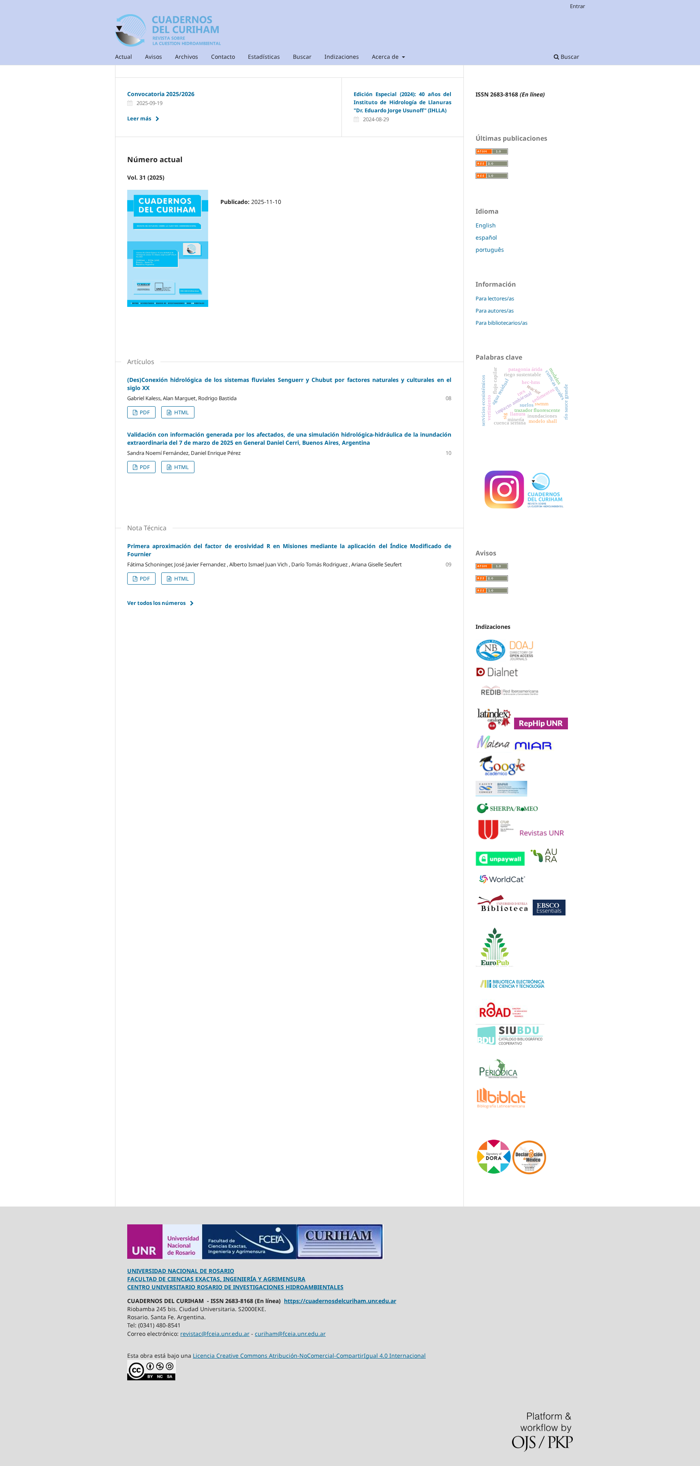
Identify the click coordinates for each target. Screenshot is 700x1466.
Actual (123, 56)
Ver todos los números (156, 603)
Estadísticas (264, 56)
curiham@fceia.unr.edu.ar (290, 1333)
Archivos (186, 56)
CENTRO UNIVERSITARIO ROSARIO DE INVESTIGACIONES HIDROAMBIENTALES (235, 1287)
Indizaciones (341, 56)
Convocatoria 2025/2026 (160, 94)
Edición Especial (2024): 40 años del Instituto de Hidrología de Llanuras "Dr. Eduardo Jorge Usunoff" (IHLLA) (402, 102)
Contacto (223, 56)
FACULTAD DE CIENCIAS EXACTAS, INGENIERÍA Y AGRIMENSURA (216, 1279)
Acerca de (386, 56)
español (486, 237)
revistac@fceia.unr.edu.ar (215, 1333)
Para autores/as (495, 310)
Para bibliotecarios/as (501, 322)
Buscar (302, 56)
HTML (181, 412)
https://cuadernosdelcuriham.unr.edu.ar (340, 1301)
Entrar (577, 6)
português (490, 249)
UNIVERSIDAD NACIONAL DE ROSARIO (180, 1271)
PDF (144, 412)
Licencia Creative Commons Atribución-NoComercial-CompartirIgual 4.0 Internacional (309, 1355)
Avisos (153, 56)
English (486, 225)
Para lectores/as (495, 298)
